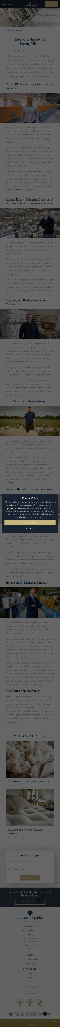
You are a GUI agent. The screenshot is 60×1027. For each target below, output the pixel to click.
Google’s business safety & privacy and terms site (35, 515)
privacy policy (30, 514)
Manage (30, 528)
